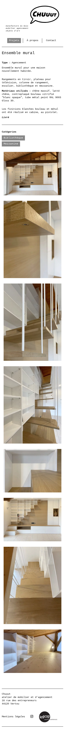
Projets (14, 40)
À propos (32, 40)
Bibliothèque (13, 137)
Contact (51, 40)
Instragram (31, 716)
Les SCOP (44, 712)
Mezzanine (11, 143)
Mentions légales (13, 716)
